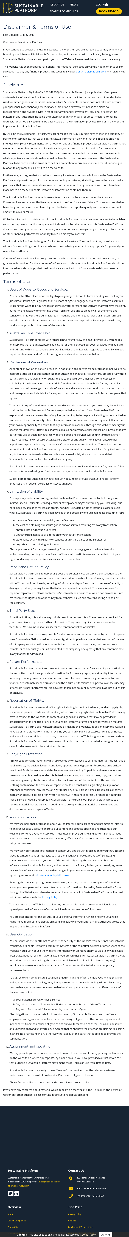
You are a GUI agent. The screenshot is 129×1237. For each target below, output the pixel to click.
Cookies (72, 1220)
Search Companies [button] (64, 11)
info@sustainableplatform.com (53, 875)
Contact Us (13, 1227)
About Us (12, 1214)
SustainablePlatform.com (91, 71)
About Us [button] (57, 4)
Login (100, 4)
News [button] (74, 4)
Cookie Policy (88, 1234)
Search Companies (17, 1220)
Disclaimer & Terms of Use (80, 1227)
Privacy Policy (50, 897)
